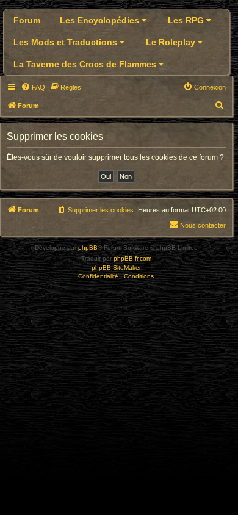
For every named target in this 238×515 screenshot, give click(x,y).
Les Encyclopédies (101, 20)
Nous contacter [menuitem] (203, 225)
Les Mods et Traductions (66, 42)
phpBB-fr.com (132, 258)
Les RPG (187, 20)
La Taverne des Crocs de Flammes (86, 64)
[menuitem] (33, 87)
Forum (26, 20)
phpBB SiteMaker (116, 267)
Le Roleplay (172, 42)
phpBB (88, 247)
